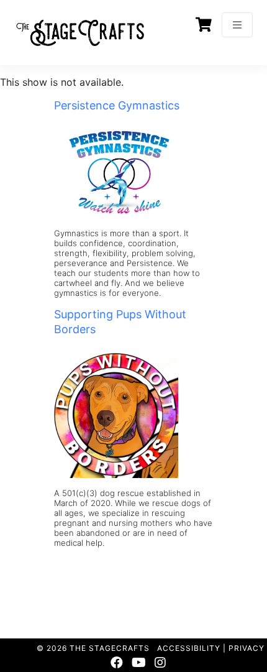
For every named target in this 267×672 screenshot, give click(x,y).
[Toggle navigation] (237, 24)
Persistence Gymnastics (116, 105)
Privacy (247, 648)
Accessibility (188, 648)
